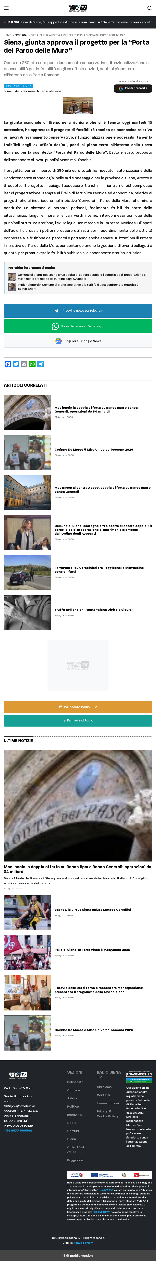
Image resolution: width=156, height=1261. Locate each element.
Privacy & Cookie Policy (107, 1114)
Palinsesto (75, 1082)
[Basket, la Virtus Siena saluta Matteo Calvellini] (27, 912)
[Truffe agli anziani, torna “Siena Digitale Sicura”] (27, 612)
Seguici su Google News (82, 341)
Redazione (14, 91)
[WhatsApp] (32, 364)
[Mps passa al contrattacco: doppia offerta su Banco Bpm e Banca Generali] (27, 492)
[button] (6, 8)
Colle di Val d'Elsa (75, 1150)
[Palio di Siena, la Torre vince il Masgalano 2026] (27, 952)
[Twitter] (16, 364)
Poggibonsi (75, 1160)
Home (7, 35)
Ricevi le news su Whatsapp (82, 326)
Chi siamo (104, 1087)
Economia (74, 1115)
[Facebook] (8, 364)
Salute (72, 1098)
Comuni (73, 1131)
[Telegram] (40, 364)
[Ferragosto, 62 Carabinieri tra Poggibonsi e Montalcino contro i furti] (27, 572)
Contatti (103, 1095)
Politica (73, 1106)
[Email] (24, 364)
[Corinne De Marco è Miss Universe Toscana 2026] (27, 452)
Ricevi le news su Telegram (82, 310)
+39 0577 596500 (18, 1130)
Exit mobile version (78, 1255)
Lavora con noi (108, 1103)
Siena (71, 1139)
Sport (71, 1123)
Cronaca (20, 35)
